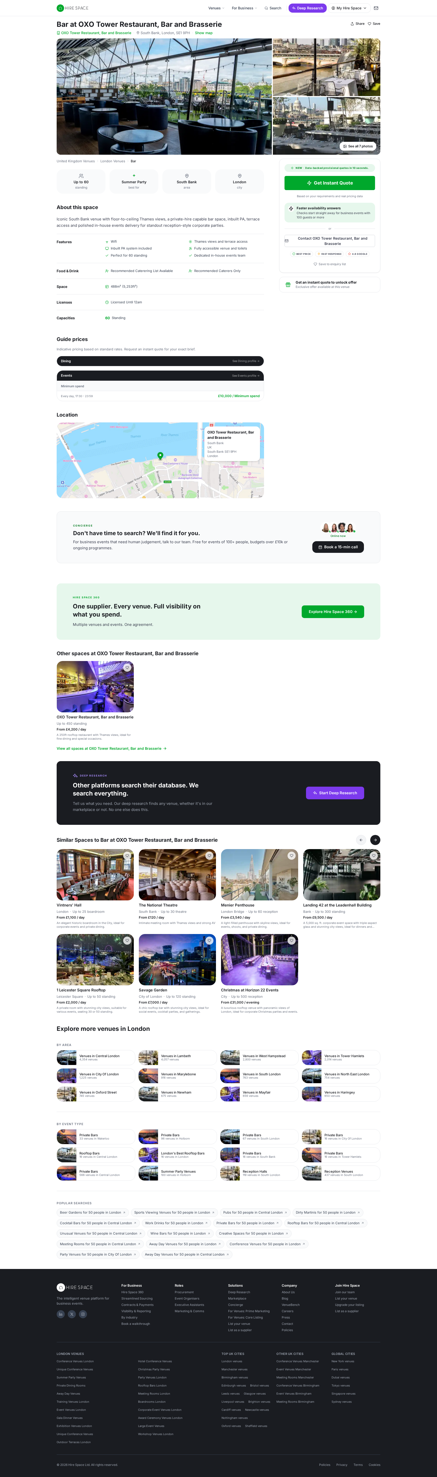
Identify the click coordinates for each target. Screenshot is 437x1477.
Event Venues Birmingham (294, 1393)
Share (360, 23)
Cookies (374, 1465)
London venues (232, 1361)
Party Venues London (152, 1377)
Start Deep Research (338, 792)
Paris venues (340, 1369)
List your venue (239, 1324)
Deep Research (310, 8)
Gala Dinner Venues (70, 1418)
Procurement (184, 1292)
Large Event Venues (151, 1426)
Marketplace (237, 1298)
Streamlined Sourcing (136, 1298)
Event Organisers (187, 1298)
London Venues (112, 161)
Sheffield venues (256, 1426)
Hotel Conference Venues (155, 1361)
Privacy (341, 1465)
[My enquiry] (376, 8)
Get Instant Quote (333, 183)
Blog (285, 1298)
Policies (287, 1330)
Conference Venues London (75, 1361)
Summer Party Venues (71, 1377)
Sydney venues (342, 1401)
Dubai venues (341, 1377)
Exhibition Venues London (74, 1426)
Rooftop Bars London (152, 1385)
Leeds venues (231, 1393)
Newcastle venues (257, 1410)
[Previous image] (63, 687)
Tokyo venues (341, 1385)
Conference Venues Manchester (297, 1361)
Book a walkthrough (135, 1324)
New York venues (343, 1361)
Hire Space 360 (132, 1292)
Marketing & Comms (189, 1311)
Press (286, 1317)
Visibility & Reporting (136, 1311)
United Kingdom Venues (76, 161)
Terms (358, 1465)
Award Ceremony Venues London (160, 1418)
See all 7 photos (360, 146)
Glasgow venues (255, 1393)
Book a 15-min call (341, 546)
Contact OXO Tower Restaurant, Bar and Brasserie (332, 240)
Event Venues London (71, 1410)
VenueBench (291, 1305)
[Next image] (128, 687)
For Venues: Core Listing (245, 1317)
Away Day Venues (68, 1393)
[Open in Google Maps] (160, 460)
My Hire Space (349, 8)
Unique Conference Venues (75, 1369)
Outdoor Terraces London (74, 1442)
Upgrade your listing (349, 1305)
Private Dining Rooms (71, 1385)
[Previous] (361, 840)
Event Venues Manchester (293, 1369)
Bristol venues (259, 1385)
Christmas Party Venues (154, 1369)
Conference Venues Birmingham (297, 1385)
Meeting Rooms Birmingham (295, 1401)
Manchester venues (235, 1369)
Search (275, 8)
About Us (288, 1292)
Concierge (235, 1305)
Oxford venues (231, 1426)
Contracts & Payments (137, 1305)
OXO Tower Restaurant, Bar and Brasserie (96, 33)
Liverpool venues (233, 1401)
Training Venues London (73, 1401)
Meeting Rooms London (154, 1393)
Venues (214, 8)
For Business (242, 8)
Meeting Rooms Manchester (295, 1377)
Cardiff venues (231, 1410)
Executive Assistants (189, 1305)
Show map (204, 33)
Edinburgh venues (234, 1385)
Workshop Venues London (155, 1434)
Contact (287, 1324)
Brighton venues (259, 1401)
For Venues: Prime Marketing (249, 1311)
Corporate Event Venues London (160, 1410)
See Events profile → (246, 375)
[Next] (375, 840)
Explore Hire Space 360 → (333, 611)
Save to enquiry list (332, 264)
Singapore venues (344, 1393)
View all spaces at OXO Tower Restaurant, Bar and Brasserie (109, 748)
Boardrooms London (152, 1401)
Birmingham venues (235, 1377)
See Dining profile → (246, 361)
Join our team (345, 1292)
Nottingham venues (235, 1418)
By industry (129, 1317)
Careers (287, 1311)
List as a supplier (240, 1330)
